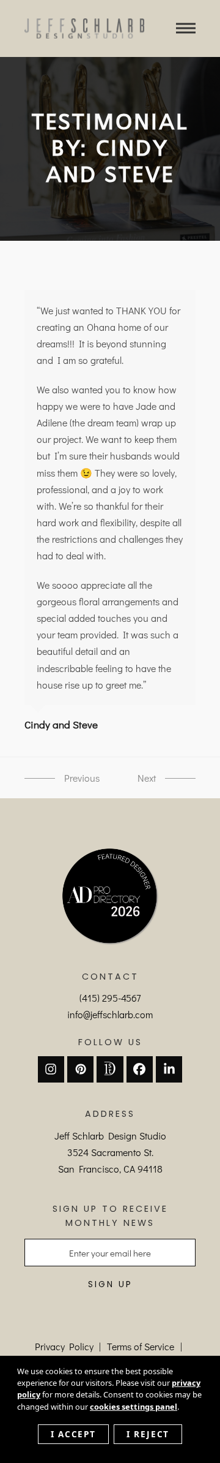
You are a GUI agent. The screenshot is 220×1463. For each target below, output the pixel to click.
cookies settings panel (133, 1406)
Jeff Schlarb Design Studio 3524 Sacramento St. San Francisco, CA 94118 (110, 1152)
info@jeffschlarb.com (110, 1014)
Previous (40, 778)
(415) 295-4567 (110, 997)
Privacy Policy (64, 1346)
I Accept (73, 1434)
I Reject (148, 1434)
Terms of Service (140, 1346)
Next (134, 778)
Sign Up (110, 1284)
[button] (186, 28)
